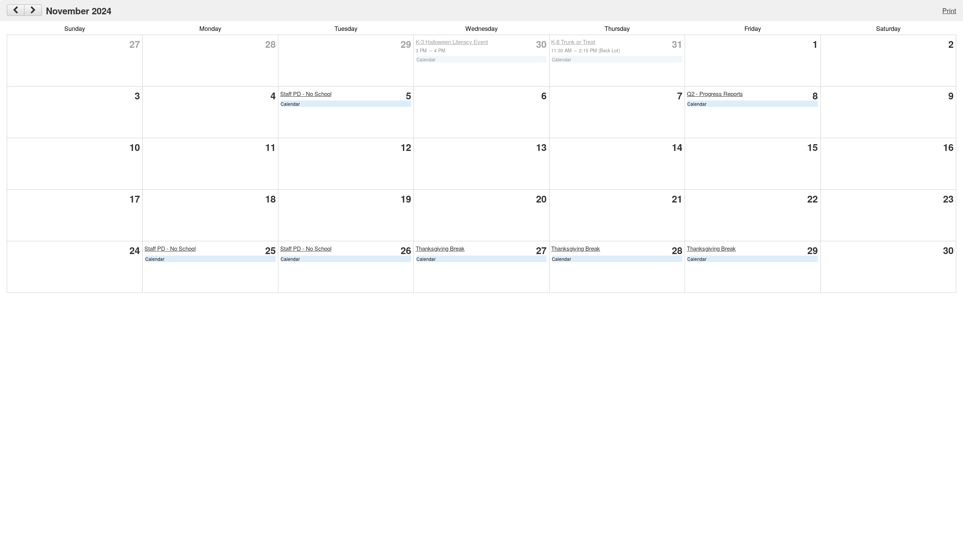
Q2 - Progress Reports (715, 93)
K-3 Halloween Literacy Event (452, 42)
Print (949, 10)
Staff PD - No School (305, 93)
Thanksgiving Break (440, 248)
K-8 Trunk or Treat (573, 42)
